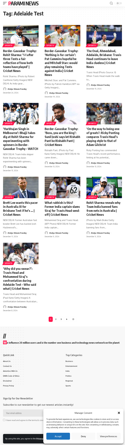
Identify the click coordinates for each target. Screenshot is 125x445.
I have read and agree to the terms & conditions (27, 420)
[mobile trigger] (5, 3)
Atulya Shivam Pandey (17, 89)
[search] (111, 3)
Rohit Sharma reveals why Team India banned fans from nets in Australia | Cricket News (103, 208)
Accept (58, 436)
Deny (83, 436)
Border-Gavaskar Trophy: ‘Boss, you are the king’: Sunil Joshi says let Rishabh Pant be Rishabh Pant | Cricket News (62, 137)
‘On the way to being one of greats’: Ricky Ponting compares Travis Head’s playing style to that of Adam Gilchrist (102, 137)
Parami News (23, 3)
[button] (118, 412)
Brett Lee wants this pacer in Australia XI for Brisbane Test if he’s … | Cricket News (20, 208)
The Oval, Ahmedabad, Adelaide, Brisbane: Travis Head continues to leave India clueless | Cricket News (103, 59)
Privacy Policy (43, 438)
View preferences (108, 436)
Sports (8, 45)
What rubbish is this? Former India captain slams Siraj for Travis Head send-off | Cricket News (62, 208)
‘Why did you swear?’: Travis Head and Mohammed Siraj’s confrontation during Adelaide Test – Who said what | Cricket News (19, 278)
